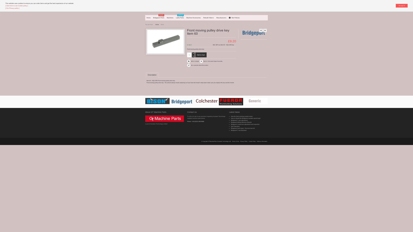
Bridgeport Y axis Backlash (239, 130)
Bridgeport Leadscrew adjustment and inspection (245, 124)
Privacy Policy (244, 141)
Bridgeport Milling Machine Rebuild (241, 122)
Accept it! (402, 6)
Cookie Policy (252, 141)
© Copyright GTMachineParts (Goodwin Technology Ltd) (216, 141)
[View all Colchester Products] (206, 101)
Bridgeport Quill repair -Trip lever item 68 (243, 128)
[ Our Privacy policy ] (12, 8)
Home (157, 24)
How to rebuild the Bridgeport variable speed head (245, 118)
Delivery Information (262, 141)
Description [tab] (152, 75)
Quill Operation (235, 126)
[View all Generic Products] (255, 101)
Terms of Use (235, 141)
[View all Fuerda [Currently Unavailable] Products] (231, 101)
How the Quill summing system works (242, 116)
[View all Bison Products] (157, 101)
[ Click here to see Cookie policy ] (16, 6)
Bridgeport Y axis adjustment (239, 120)
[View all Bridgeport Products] (182, 102)
